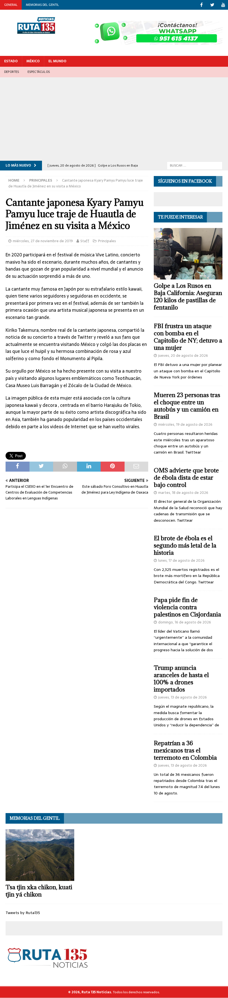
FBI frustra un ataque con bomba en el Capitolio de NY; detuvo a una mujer (188, 336)
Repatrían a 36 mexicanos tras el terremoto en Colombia (185, 750)
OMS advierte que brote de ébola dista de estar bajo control (186, 478)
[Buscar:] (194, 165)
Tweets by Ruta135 (23, 913)
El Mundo (57, 61)
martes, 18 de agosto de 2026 (183, 493)
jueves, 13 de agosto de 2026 (182, 697)
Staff (84, 241)
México (33, 61)
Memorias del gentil (42, 4)
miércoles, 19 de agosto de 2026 (185, 424)
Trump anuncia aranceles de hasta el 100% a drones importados (181, 678)
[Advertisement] (114, 119)
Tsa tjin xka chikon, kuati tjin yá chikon (39, 890)
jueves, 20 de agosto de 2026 (183, 355)
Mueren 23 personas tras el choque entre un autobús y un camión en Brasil (187, 405)
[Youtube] (223, 5)
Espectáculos (39, 71)
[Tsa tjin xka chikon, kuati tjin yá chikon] (40, 855)
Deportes (11, 71)
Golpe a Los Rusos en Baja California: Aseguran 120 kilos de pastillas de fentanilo (188, 296)
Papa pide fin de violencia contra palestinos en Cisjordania (187, 607)
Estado (11, 61)
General (11, 4)
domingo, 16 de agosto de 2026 (184, 622)
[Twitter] (212, 5)
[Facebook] (201, 5)
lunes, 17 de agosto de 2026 (181, 560)
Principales (107, 241)
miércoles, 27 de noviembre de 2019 (43, 241)
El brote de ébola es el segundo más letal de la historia (185, 545)
